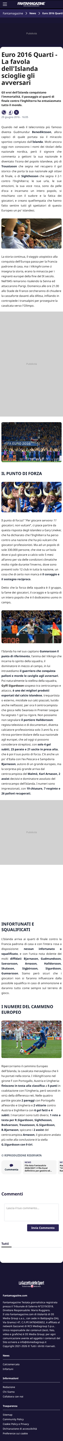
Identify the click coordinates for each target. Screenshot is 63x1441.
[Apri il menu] (5, 4)
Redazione (9, 1387)
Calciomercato (11, 1364)
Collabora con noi (13, 1396)
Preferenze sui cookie (15, 1433)
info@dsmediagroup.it (33, 1342)
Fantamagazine (13, 13)
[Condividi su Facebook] (10, 112)
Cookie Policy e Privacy (16, 1424)
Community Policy (13, 1419)
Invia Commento (43, 1228)
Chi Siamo (9, 1391)
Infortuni (8, 1369)
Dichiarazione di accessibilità (20, 1428)
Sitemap (7, 1414)
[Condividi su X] (16, 112)
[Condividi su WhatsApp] (3, 112)
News (32, 13)
